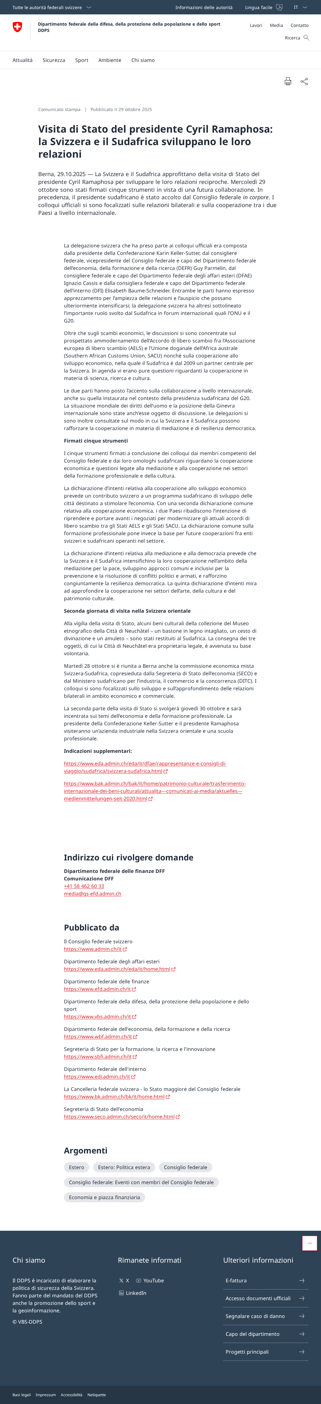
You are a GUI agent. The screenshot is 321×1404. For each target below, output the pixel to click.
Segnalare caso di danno (255, 1316)
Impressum (46, 1394)
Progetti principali (247, 1351)
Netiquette (96, 1394)
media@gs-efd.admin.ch (92, 893)
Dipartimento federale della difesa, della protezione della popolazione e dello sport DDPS (130, 27)
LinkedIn (136, 1293)
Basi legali (22, 1394)
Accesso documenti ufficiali (258, 1298)
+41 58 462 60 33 (84, 886)
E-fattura (236, 1280)
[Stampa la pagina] (288, 81)
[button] (23, 60)
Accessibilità (71, 1394)
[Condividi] (304, 81)
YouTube (154, 1280)
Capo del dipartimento (253, 1334)
